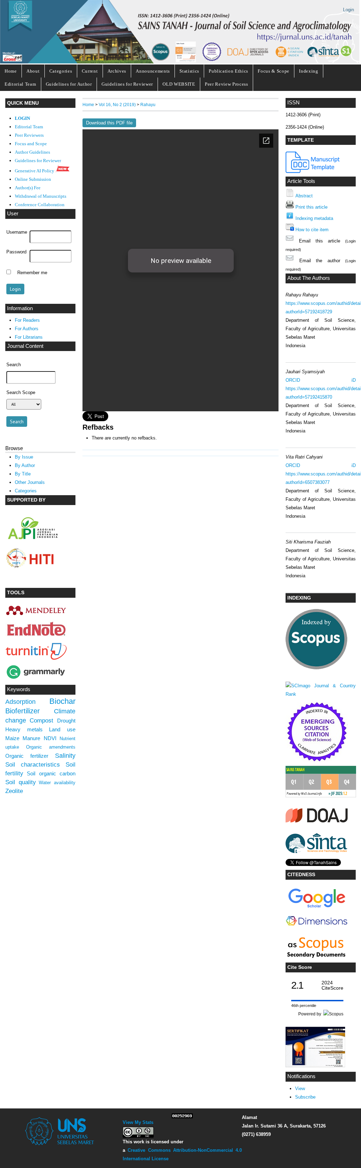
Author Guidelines (32, 152)
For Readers (27, 320)
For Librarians (29, 337)
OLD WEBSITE (179, 84)
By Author (25, 465)
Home (11, 71)
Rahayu (147, 104)
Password (16, 252)
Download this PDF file (109, 122)
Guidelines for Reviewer (127, 84)
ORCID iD (321, 380)
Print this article (311, 207)
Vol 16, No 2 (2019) (117, 104)
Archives (117, 71)
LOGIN (22, 118)
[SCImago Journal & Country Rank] (321, 694)
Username (16, 232)
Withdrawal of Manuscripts (40, 196)
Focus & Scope (273, 71)
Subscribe (305, 1097)
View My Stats (138, 1122)
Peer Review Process (226, 84)
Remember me (32, 272)
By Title (23, 474)
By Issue (24, 457)
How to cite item (312, 229)
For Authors (26, 328)
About (32, 71)
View (300, 1088)
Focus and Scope (31, 143)
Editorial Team (20, 84)
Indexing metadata (314, 218)
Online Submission (33, 179)
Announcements (153, 71)
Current (90, 71)
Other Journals (30, 482)
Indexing (308, 71)
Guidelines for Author (69, 84)
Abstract (304, 195)
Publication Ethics (228, 71)
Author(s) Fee (28, 187)
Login (348, 9)
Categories (60, 71)
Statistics (189, 71)
